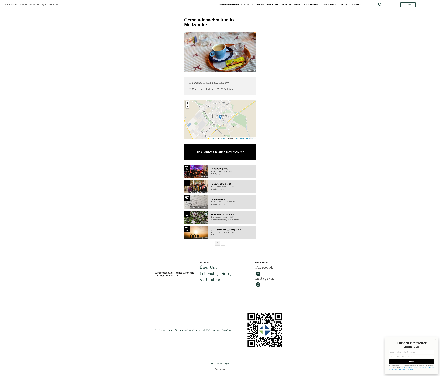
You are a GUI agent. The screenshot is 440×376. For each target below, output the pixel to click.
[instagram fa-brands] (258, 284)
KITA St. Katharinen (311, 4)
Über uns (343, 4)
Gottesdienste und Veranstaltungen (265, 4)
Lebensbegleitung (328, 4)
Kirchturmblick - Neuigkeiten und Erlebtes (233, 4)
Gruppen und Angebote (290, 4)
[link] (291, 5)
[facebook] (258, 274)
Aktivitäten (209, 280)
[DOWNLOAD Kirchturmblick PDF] (264, 330)
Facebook (264, 267)
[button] (408, 4)
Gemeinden (355, 4)
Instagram (264, 278)
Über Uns (208, 267)
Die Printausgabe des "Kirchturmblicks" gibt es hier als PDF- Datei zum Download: (193, 330)
